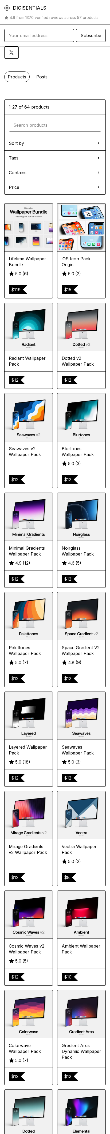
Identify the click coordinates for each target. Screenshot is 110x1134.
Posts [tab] (42, 76)
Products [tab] (17, 76)
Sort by (16, 143)
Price (14, 187)
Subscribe (91, 35)
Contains (17, 172)
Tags (13, 158)
